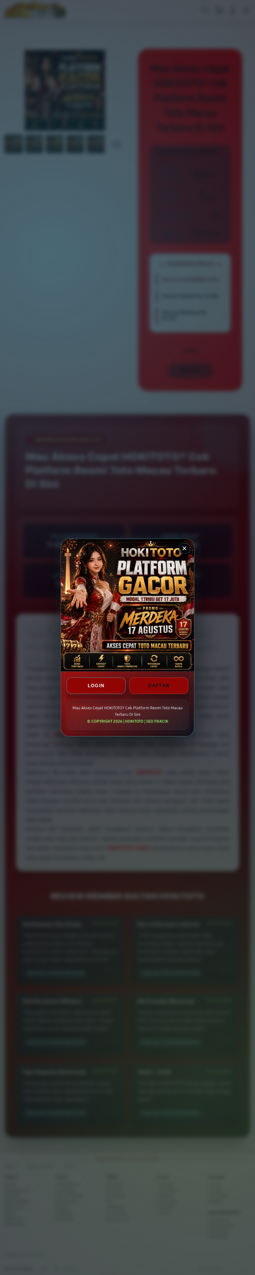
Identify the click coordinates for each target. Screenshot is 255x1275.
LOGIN (96, 685)
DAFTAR (158, 685)
